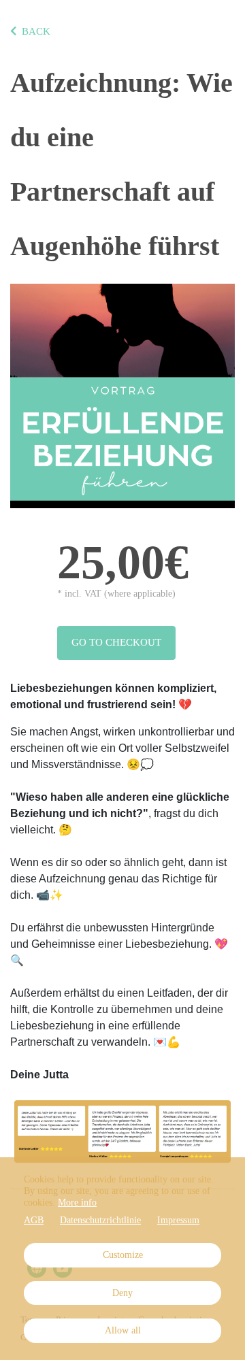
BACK (36, 31)
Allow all (123, 1330)
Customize (123, 1255)
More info (77, 1202)
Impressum (178, 1220)
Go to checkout (116, 642)
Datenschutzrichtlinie (100, 1220)
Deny (122, 1293)
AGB (34, 1220)
